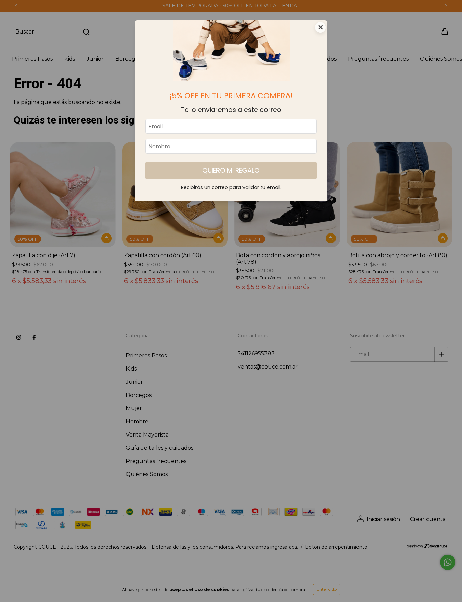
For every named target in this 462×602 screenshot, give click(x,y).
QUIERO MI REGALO (231, 170)
